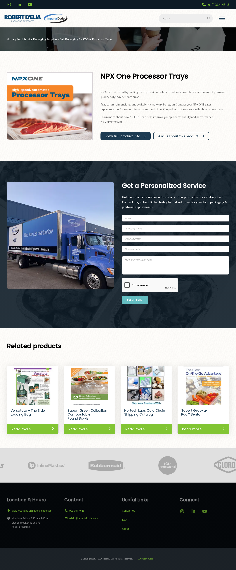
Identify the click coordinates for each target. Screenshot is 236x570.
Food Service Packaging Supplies (37, 39)
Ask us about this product (178, 136)
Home (11, 39)
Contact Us (128, 510)
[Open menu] (222, 18)
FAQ (124, 520)
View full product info (123, 136)
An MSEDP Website (146, 558)
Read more (21, 429)
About (125, 529)
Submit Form (135, 299)
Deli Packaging (69, 39)
